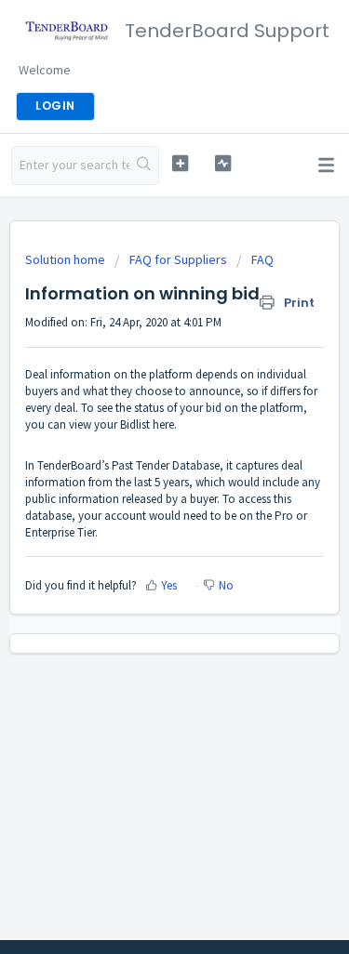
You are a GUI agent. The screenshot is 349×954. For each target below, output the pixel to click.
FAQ (262, 259)
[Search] (143, 165)
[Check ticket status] (222, 163)
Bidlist (135, 424)
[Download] (140, 464)
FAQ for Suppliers (178, 259)
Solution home (66, 259)
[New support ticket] (180, 163)
